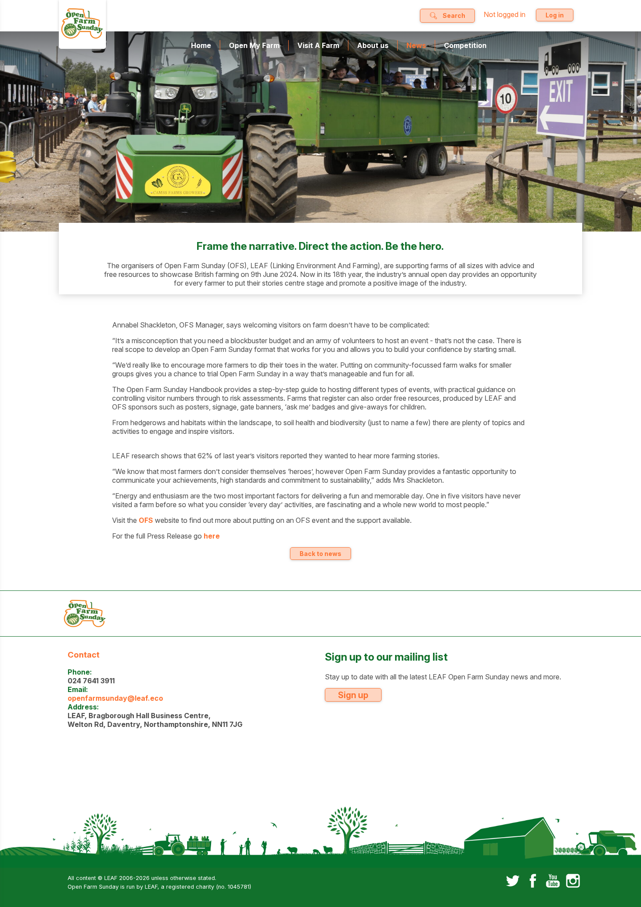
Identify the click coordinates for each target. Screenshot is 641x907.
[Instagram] (573, 882)
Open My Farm (254, 45)
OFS (146, 520)
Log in (555, 15)
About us (373, 45)
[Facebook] (533, 882)
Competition (465, 45)
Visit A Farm (318, 45)
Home (201, 45)
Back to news (320, 553)
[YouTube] (553, 882)
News (416, 45)
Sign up (353, 695)
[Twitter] (513, 882)
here (212, 536)
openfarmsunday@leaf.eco (115, 698)
